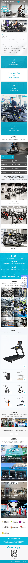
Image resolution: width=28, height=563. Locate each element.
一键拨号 (24, 561)
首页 (3, 561)
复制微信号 (17, 561)
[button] (15, 16)
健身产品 (10, 561)
